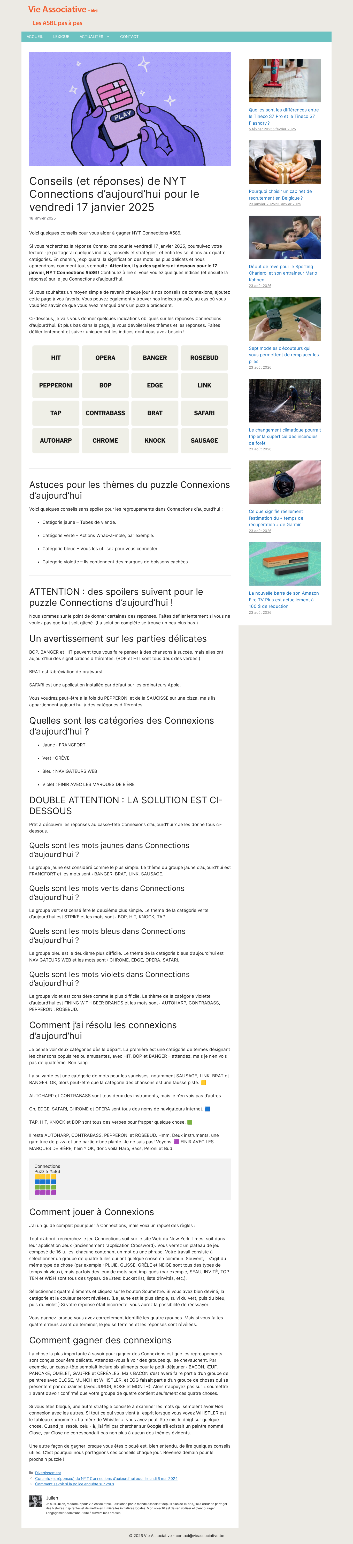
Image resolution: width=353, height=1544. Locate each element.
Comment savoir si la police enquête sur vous (74, 1484)
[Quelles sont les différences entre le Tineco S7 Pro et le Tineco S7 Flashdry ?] (285, 98)
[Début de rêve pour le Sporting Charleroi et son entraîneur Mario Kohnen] (285, 255)
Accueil (35, 36)
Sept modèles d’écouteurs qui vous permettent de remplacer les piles (284, 355)
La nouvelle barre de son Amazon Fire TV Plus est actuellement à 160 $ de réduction (284, 600)
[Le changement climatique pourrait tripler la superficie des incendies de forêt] (285, 418)
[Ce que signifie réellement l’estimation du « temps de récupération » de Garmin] (285, 500)
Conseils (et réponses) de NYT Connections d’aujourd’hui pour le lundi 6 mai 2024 (106, 1478)
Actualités (91, 36)
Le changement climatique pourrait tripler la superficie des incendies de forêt (285, 436)
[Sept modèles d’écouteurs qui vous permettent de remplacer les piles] (285, 337)
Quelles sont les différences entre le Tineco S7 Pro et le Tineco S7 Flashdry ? (284, 116)
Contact (129, 36)
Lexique (61, 36)
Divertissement (48, 1473)
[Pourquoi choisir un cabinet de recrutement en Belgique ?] (285, 180)
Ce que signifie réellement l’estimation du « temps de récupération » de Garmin (276, 518)
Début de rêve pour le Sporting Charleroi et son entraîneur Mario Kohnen (283, 273)
